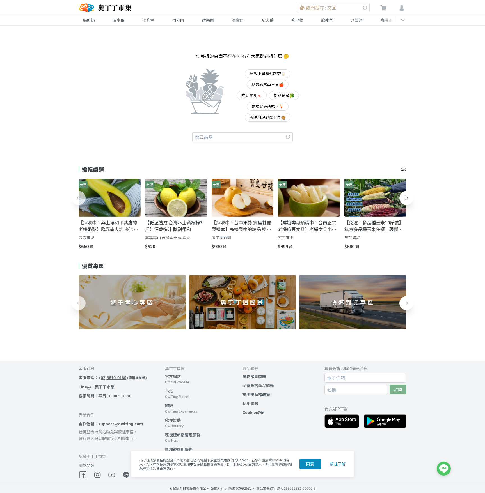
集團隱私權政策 (256, 394)
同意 (310, 464)
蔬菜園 (208, 20)
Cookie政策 (253, 412)
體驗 (169, 405)
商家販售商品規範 (258, 385)
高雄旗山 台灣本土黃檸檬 (167, 237)
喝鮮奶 (89, 20)
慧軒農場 (352, 237)
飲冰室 (327, 20)
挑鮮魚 (148, 20)
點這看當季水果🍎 (267, 84)
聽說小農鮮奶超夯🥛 (268, 73)
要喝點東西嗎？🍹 (267, 106)
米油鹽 (357, 20)
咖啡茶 (386, 20)
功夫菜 (267, 20)
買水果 (119, 20)
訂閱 (398, 389)
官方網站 (173, 376)
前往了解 (338, 464)
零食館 (238, 20)
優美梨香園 (221, 237)
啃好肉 (178, 20)
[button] (79, 198)
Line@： (97, 387)
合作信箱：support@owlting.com (111, 424)
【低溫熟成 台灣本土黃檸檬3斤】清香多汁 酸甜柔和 (174, 225)
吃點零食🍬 (251, 95)
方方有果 (86, 237)
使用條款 (250, 403)
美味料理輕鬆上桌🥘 (268, 117)
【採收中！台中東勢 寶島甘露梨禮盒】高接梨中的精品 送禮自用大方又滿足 (241, 225)
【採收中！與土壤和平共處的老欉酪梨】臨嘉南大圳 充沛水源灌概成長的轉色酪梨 (108, 225)
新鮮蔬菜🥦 (284, 95)
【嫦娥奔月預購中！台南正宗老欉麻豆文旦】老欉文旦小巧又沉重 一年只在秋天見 (307, 225)
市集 (169, 391)
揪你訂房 (173, 420)
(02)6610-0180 (112, 377)
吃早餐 (297, 20)
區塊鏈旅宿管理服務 (182, 434)
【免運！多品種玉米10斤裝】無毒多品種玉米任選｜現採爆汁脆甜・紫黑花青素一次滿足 (373, 225)
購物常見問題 (254, 376)
